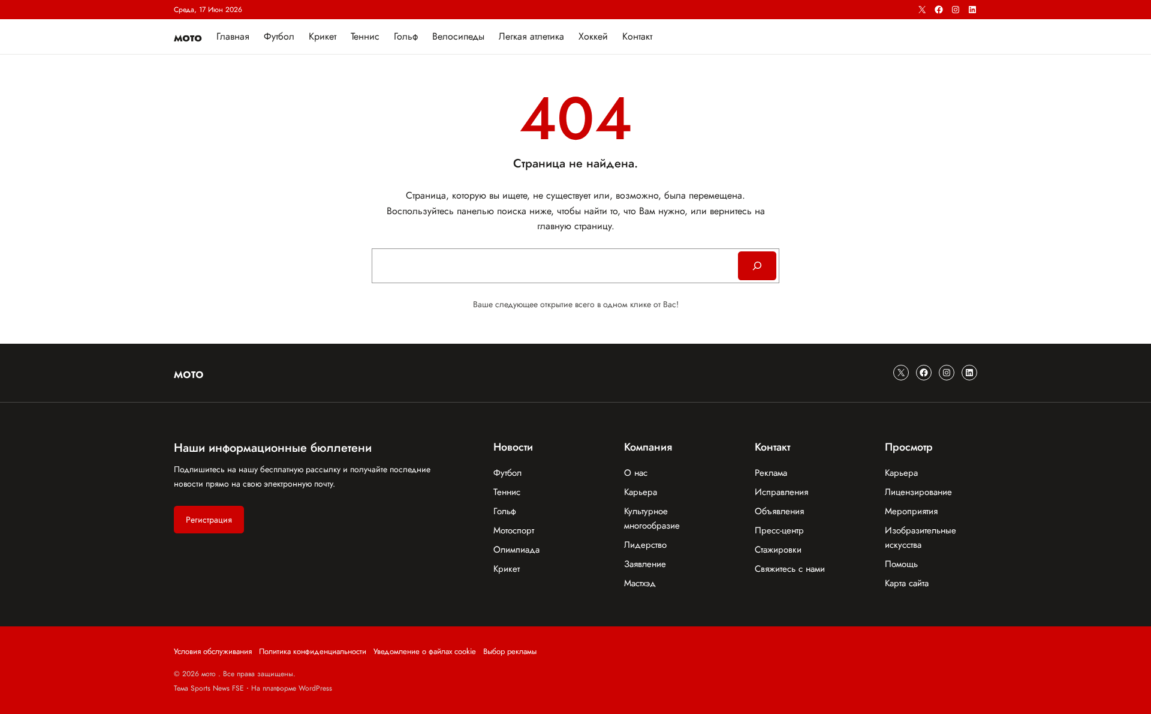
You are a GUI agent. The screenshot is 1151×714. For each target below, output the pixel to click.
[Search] (757, 265)
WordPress (315, 688)
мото (188, 36)
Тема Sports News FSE (209, 688)
